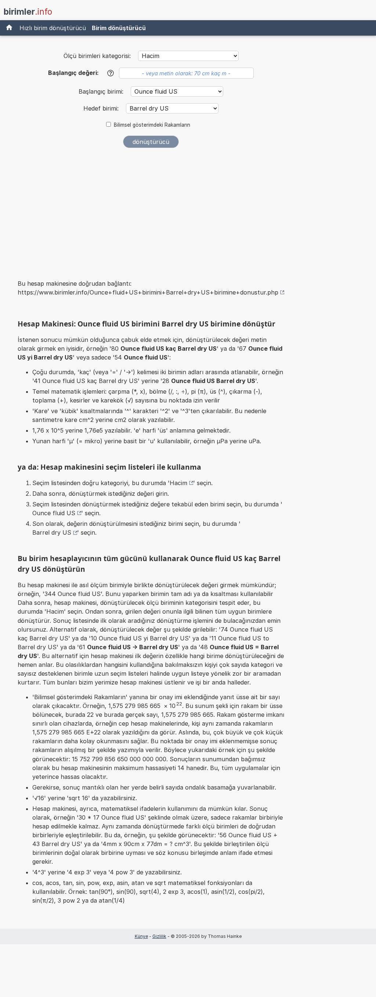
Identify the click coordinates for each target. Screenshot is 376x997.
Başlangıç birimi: (102, 91)
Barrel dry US (51, 532)
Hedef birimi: (101, 108)
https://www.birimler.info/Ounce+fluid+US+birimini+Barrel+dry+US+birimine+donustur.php (148, 292)
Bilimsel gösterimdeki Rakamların (152, 125)
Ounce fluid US (53, 513)
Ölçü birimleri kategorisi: (97, 55)
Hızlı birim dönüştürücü (52, 28)
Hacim (178, 483)
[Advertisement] (151, 208)
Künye (141, 936)
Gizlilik (159, 936)
